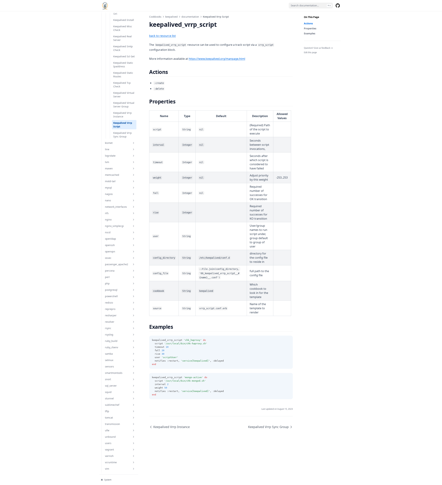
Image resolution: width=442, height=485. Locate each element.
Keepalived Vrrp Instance (122, 114)
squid (108, 392)
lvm (107, 162)
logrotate (110, 155)
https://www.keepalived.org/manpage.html (217, 59)
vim (107, 468)
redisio (109, 302)
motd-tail (110, 181)
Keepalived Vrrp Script (122, 124)
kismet (109, 143)
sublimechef (112, 404)
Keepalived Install (123, 20)
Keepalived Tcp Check (122, 84)
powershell (111, 296)
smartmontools (113, 372)
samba (109, 353)
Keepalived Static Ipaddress (123, 64)
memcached (112, 174)
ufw (107, 430)
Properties (310, 28)
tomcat (109, 417)
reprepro (110, 309)
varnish (109, 456)
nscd (107, 232)
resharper (111, 315)
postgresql (111, 289)
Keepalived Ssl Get (124, 56)
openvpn (110, 251)
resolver (109, 321)
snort (108, 379)
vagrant (109, 449)
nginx (108, 219)
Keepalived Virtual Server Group (123, 104)
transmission (112, 424)
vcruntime (111, 462)
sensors (109, 366)
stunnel (109, 398)
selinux (109, 360)
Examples (309, 33)
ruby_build (111, 341)
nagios (109, 194)
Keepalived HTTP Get (123, 11)
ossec (108, 258)
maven (109, 168)
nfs (107, 213)
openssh (110, 245)
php (107, 283)
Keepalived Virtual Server (123, 94)
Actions (308, 23)
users (108, 443)
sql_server (111, 385)
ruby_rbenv (111, 347)
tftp (107, 411)
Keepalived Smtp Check (123, 48)
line (107, 149)
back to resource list (162, 36)
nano (108, 200)
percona (109, 270)
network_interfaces (116, 206)
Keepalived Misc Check (122, 28)
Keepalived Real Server (122, 38)
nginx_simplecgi (114, 226)
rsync (108, 328)
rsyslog (109, 334)
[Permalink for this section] (171, 71)
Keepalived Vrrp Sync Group (122, 134)
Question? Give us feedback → (318, 47)
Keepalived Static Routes (123, 74)
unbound (110, 436)
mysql (108, 187)
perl (107, 277)
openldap (110, 238)
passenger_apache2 (116, 264)
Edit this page (310, 52)
